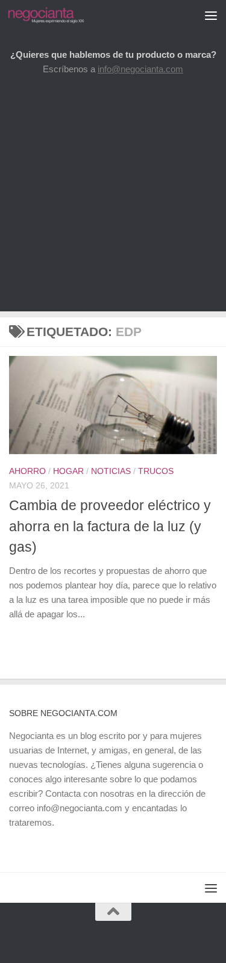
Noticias (111, 471)
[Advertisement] (113, 198)
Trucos (156, 471)
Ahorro (27, 471)
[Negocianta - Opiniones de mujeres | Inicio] (59, 15)
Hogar (68, 471)
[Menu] (211, 15)
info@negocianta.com (140, 69)
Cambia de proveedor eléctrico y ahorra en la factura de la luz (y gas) (110, 526)
